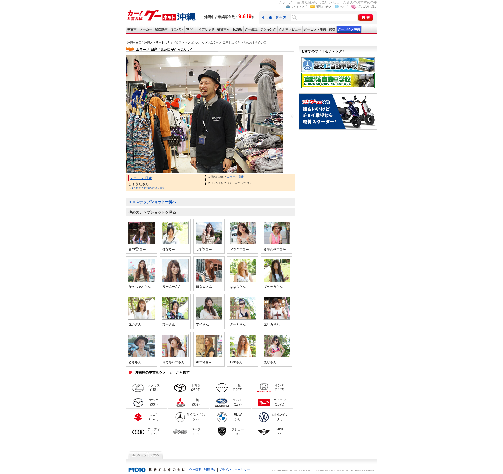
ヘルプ (344, 6)
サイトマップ (299, 6)
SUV (189, 29)
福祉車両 (223, 29)
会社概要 (195, 469)
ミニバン (177, 29)
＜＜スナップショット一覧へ (152, 202)
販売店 (281, 18)
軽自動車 (161, 29)
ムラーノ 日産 (141, 178)
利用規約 (210, 469)
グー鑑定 (251, 29)
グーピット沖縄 (315, 29)
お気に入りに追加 (366, 6)
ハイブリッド (204, 29)
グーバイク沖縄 (349, 29)
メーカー (146, 29)
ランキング (268, 29)
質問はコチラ (323, 6)
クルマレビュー (290, 29)
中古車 (132, 29)
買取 (332, 29)
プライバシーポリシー (234, 469)
